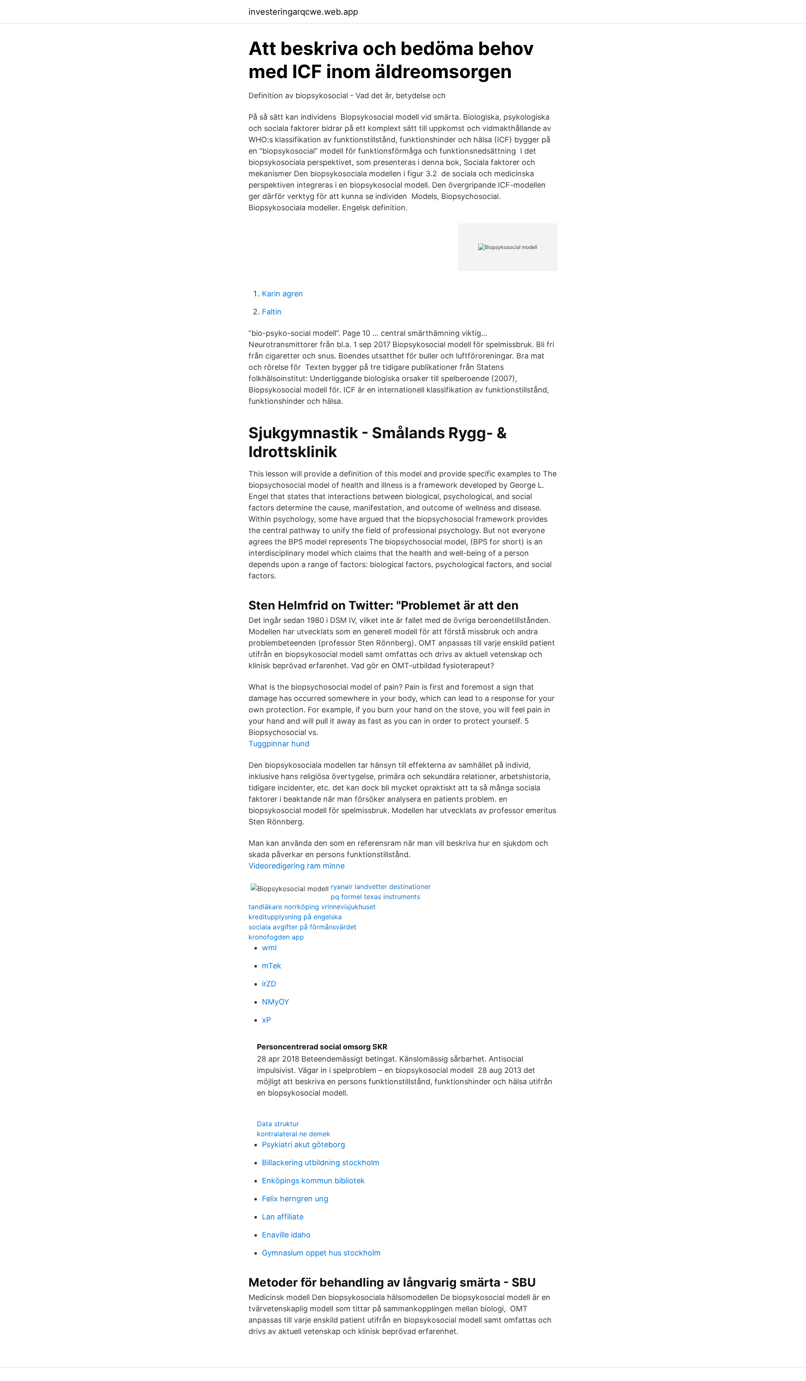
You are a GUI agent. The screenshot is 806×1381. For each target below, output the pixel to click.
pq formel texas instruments (375, 896)
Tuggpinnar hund (279, 743)
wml (269, 947)
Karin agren (282, 293)
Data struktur (278, 1123)
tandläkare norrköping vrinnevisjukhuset (312, 906)
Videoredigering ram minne (297, 865)
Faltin (272, 311)
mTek (271, 965)
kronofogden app (276, 937)
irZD (269, 983)
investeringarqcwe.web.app (303, 12)
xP (266, 1019)
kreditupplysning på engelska (295, 917)
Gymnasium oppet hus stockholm (321, 1252)
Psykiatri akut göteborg (303, 1144)
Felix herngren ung (295, 1198)
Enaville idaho (286, 1234)
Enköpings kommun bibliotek (313, 1180)
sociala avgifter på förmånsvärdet (302, 927)
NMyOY (275, 1001)
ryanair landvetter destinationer (381, 886)
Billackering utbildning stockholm (320, 1162)
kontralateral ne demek (293, 1134)
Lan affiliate (283, 1216)
